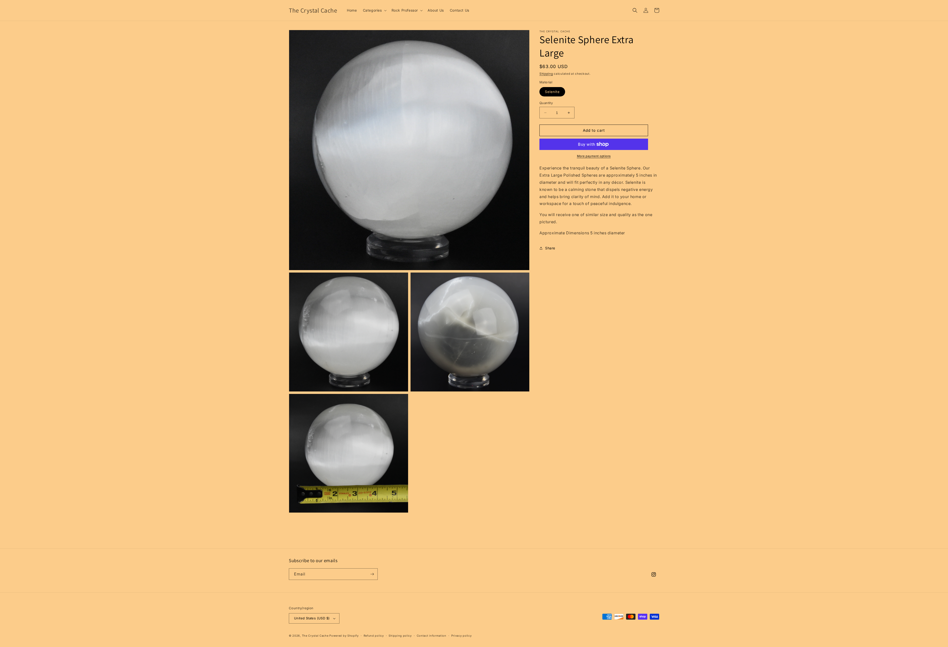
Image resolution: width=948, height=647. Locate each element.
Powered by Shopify (344, 635)
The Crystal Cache (315, 635)
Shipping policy (400, 635)
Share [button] (550, 248)
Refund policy (374, 635)
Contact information (431, 635)
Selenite (552, 92)
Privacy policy (461, 635)
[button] (374, 10)
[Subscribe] (372, 574)
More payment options (594, 156)
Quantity (546, 103)
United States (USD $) (312, 618)
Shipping (546, 73)
